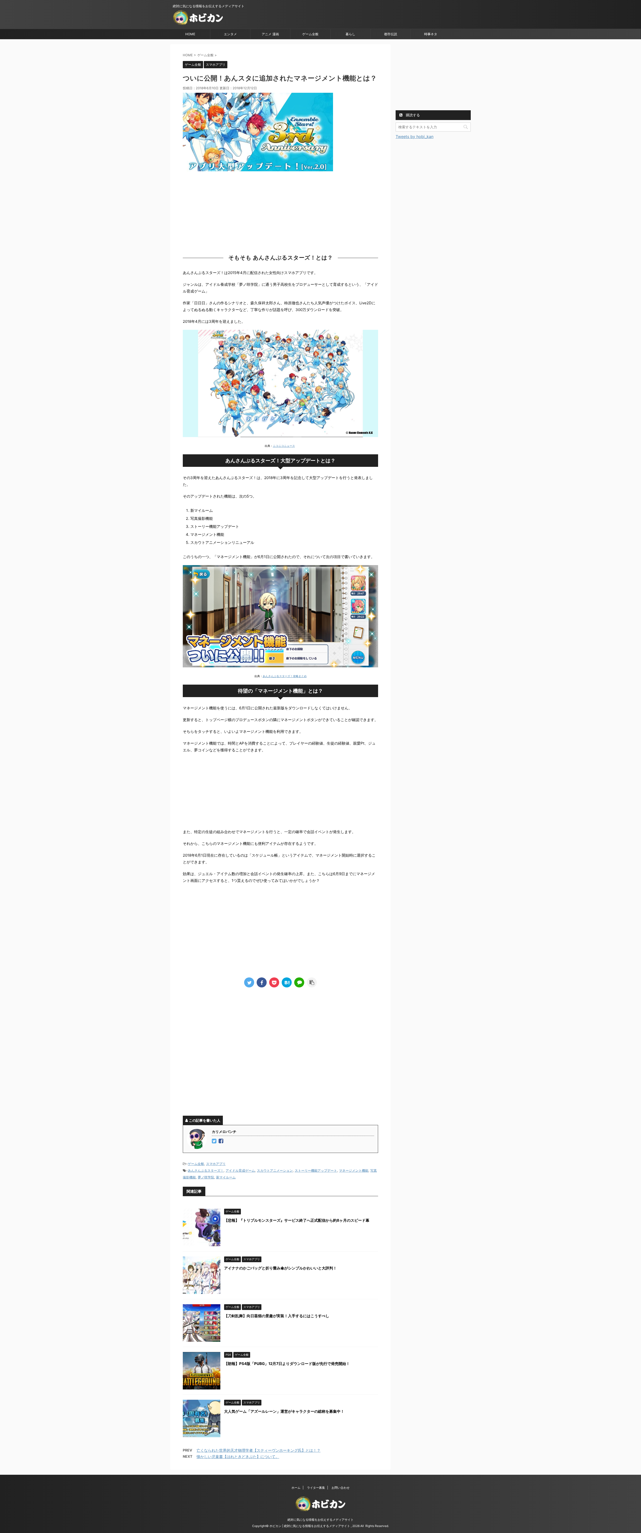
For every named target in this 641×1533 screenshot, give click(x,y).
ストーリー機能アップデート (316, 1170)
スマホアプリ (216, 1164)
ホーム (295, 1487)
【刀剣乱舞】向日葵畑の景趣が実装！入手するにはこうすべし (276, 1315)
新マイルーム (226, 1177)
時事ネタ (430, 34)
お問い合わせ (341, 1487)
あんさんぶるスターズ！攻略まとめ (285, 676)
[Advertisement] (280, 211)
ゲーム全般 (310, 34)
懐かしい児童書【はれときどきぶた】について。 (238, 1456)
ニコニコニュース (284, 446)
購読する (412, 115)
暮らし (350, 34)
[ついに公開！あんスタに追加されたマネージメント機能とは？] (287, 982)
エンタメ (230, 34)
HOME (190, 34)
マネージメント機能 (353, 1170)
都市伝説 (390, 34)
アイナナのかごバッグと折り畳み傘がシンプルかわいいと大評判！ (280, 1268)
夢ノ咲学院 (206, 1177)
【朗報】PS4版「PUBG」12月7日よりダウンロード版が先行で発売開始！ (287, 1363)
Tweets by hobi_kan (414, 136)
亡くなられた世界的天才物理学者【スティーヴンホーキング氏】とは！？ (258, 1450)
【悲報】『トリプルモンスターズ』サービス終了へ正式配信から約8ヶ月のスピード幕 (296, 1220)
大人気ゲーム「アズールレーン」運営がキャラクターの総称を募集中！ (284, 1411)
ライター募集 (316, 1487)
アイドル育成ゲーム (240, 1170)
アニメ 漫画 (270, 34)
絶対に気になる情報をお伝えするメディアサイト (320, 1519)
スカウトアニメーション (275, 1170)
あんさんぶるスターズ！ (206, 1170)
